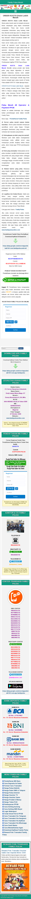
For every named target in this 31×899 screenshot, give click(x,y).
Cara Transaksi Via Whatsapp (15, 823)
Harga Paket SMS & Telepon (14, 790)
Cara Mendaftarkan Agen (13, 828)
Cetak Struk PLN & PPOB (13, 814)
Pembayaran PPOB (11, 804)
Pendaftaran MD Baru (12, 781)
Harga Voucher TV (11, 795)
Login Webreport (10, 811)
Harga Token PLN (10, 802)
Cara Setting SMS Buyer (13, 809)
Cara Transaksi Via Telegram (15, 816)
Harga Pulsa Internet (12, 793)
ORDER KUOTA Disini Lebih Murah (15, 17)
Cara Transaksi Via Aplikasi (14, 821)
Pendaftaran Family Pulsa (18, 118)
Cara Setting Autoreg (12, 807)
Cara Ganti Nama (10, 825)
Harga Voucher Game (12, 797)
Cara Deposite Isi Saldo (13, 783)
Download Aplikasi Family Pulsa (16, 830)
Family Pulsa (20, 209)
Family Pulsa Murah (15, 2)
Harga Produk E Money (12, 800)
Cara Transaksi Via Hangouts (15, 818)
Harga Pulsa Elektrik (11, 788)
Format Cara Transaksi (13, 786)
